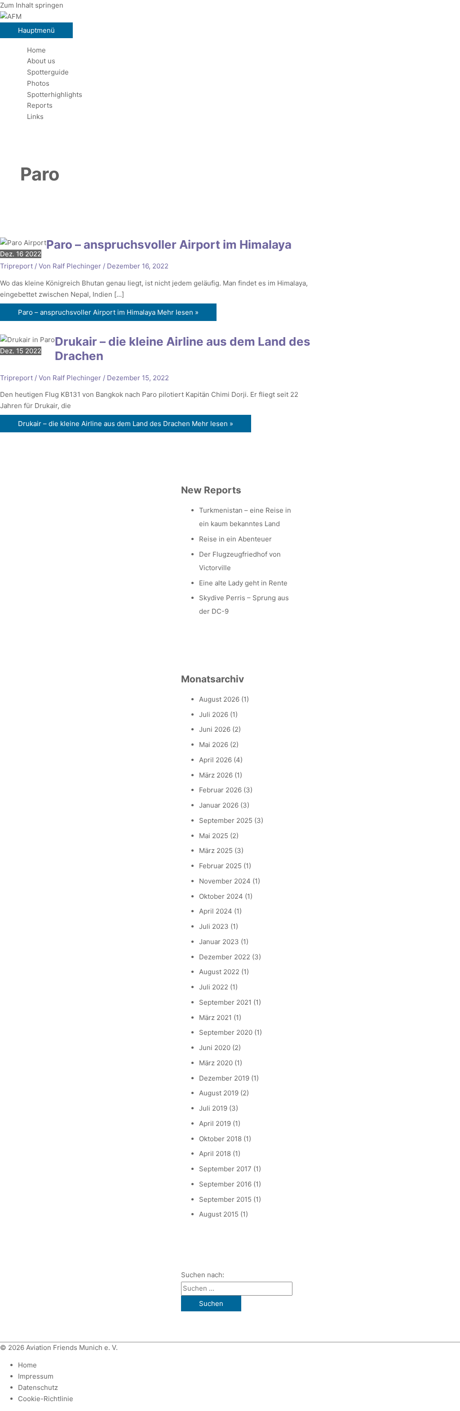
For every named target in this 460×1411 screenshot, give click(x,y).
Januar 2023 (219, 941)
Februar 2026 (220, 790)
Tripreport (16, 266)
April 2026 (215, 760)
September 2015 (225, 1199)
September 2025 (225, 820)
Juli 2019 (213, 1108)
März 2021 (215, 1017)
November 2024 (225, 881)
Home (27, 1365)
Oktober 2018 (220, 1138)
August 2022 (219, 971)
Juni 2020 (214, 1047)
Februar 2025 (220, 866)
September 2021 (225, 1002)
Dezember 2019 (224, 1078)
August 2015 (219, 1214)
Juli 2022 (213, 987)
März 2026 (216, 775)
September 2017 (225, 1169)
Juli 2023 (214, 926)
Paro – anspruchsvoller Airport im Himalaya (169, 244)
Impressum (35, 1376)
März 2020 (216, 1063)
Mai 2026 (213, 744)
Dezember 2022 (224, 957)
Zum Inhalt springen (31, 5)
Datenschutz (38, 1387)
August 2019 (219, 1093)
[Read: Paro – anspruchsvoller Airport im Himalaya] (23, 242)
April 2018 (215, 1153)
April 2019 (215, 1123)
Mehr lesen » (108, 312)
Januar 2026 (219, 805)
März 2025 (216, 850)
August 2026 (219, 699)
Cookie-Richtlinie (45, 1398)
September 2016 (225, 1184)
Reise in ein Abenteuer (235, 539)
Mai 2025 (213, 835)
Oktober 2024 (221, 896)
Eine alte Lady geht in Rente (243, 583)
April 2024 (215, 911)
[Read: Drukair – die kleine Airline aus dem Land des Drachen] (27, 339)
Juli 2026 (213, 714)
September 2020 (225, 1032)
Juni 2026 (214, 729)
